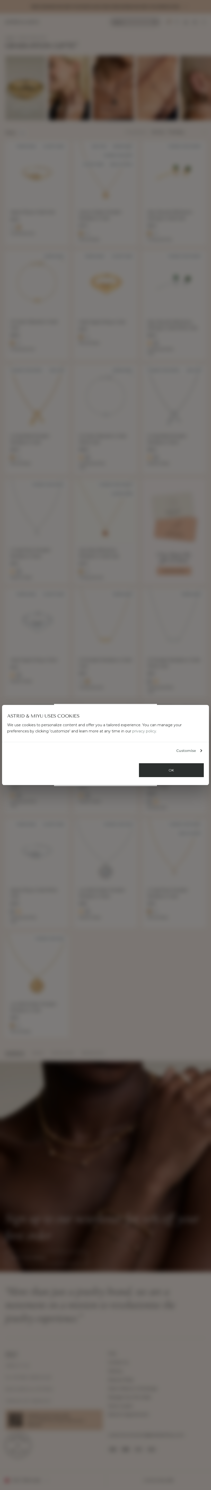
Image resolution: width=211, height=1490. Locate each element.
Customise (186, 750)
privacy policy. (144, 731)
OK (171, 770)
